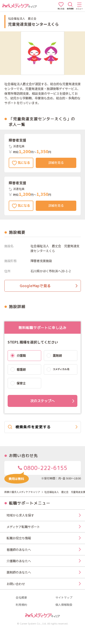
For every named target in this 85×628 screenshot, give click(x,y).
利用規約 (21, 604)
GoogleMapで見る (35, 285)
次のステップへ (42, 400)
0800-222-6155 (44, 468)
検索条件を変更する (33, 426)
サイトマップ (63, 597)
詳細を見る (56, 163)
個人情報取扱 (63, 604)
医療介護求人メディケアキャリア (22, 492)
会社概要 (21, 597)
